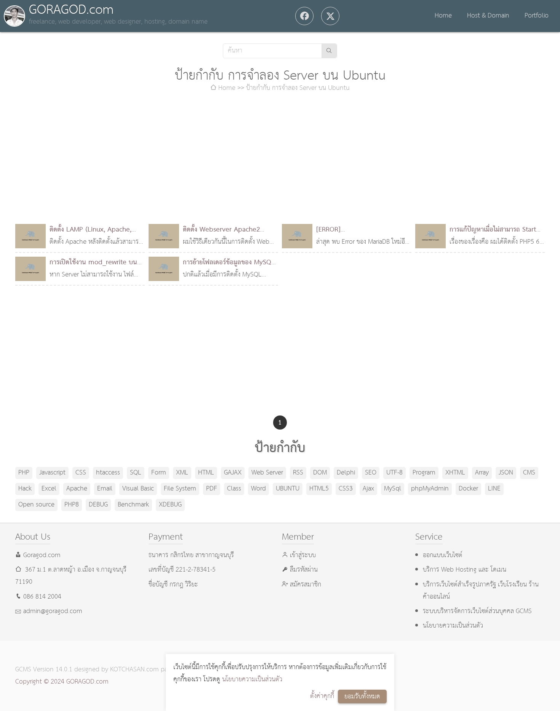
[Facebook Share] (304, 16)
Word (258, 489)
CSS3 (346, 489)
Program (424, 473)
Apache (76, 489)
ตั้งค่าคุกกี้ (322, 696)
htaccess (108, 473)
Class (234, 489)
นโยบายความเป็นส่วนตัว (252, 679)
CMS (529, 473)
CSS (80, 473)
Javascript (52, 473)
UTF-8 (394, 473)
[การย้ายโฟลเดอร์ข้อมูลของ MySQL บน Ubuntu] (164, 269)
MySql (392, 489)
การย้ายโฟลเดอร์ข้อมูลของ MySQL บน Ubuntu (229, 268)
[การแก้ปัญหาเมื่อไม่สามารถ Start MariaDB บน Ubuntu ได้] (430, 236)
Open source (36, 505)
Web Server (267, 473)
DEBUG (98, 505)
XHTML (455, 473)
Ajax (368, 489)
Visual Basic (138, 489)
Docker (468, 489)
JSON (506, 473)
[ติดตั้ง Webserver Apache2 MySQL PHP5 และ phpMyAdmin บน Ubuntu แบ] (164, 236)
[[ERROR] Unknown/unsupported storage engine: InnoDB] (297, 236)
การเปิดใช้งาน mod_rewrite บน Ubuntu (93, 268)
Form (158, 473)
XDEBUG (170, 505)
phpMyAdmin (430, 489)
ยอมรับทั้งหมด (362, 697)
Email (104, 489)
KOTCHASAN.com (134, 670)
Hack (25, 489)
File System (180, 489)
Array (482, 473)
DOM (320, 473)
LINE (494, 489)
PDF (211, 489)
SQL (135, 473)
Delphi (346, 473)
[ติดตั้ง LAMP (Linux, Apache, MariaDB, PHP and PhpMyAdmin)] (30, 236)
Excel (49, 489)
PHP (23, 473)
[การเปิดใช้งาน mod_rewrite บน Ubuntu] (30, 269)
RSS (298, 473)
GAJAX (233, 473)
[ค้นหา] (329, 51)
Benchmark (133, 505)
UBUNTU (287, 489)
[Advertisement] (280, 159)
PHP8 (71, 505)
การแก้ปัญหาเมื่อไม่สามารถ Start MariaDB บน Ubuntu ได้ (493, 236)
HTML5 (319, 489)
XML (182, 473)
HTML (206, 473)
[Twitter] (330, 16)
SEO (370, 473)
